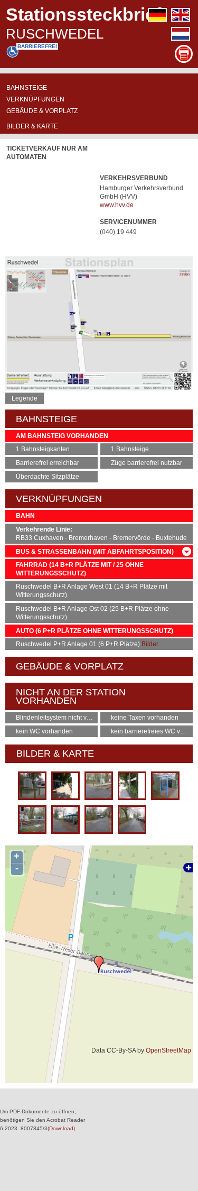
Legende (24, 398)
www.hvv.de (117, 205)
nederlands (180, 34)
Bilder (150, 644)
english (180, 15)
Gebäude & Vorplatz (42, 111)
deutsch (157, 15)
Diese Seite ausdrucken (184, 54)
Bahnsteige (26, 87)
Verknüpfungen (35, 99)
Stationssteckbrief (83, 14)
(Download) (61, 1128)
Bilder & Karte (32, 126)
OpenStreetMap (168, 1050)
